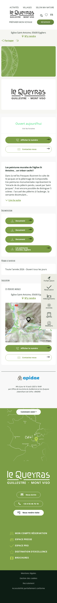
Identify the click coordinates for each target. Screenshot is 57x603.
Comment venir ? (28, 412)
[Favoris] (47, 14)
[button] (41, 15)
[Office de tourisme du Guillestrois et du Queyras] (22, 15)
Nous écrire (31, 494)
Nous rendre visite (31, 512)
